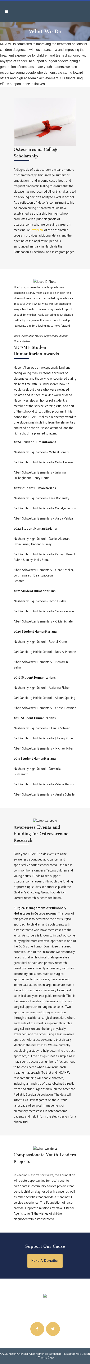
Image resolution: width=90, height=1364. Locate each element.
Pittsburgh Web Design (76, 1354)
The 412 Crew (46, 1357)
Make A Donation (45, 1261)
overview (37, 230)
